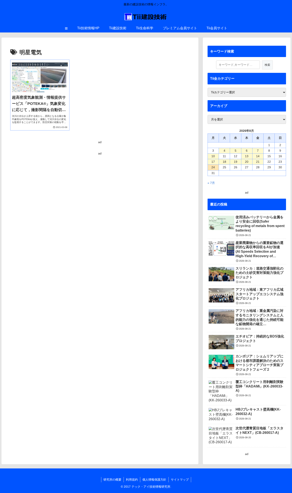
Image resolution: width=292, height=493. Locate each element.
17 (213, 161)
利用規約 (132, 479)
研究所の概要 (112, 479)
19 (235, 161)
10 (213, 156)
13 (246, 156)
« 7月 (211, 183)
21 (258, 161)
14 (258, 156)
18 (224, 161)
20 (246, 161)
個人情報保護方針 (154, 479)
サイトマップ (180, 479)
